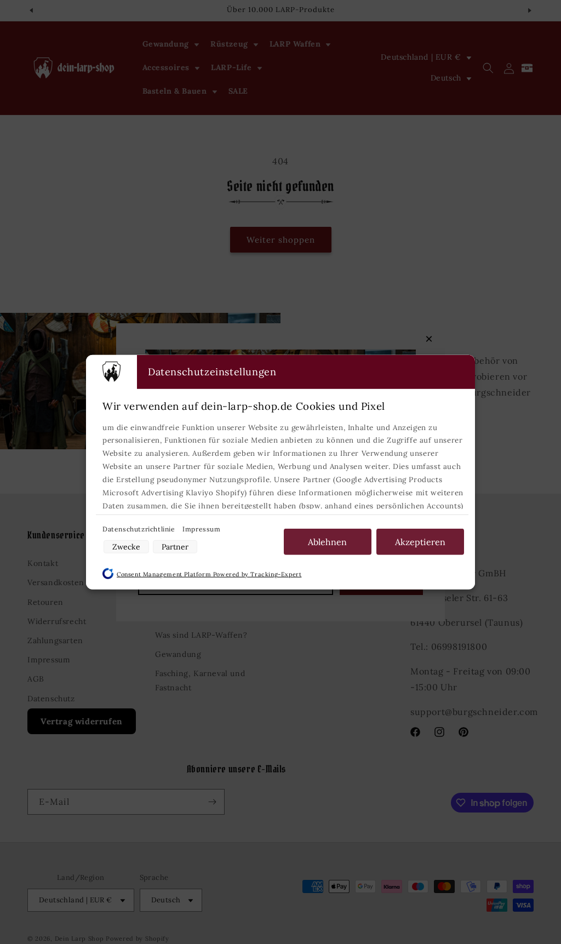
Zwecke (126, 547)
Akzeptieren (420, 541)
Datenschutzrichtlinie (139, 528)
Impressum (201, 528)
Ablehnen (327, 541)
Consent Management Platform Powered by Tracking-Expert (209, 574)
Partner (175, 547)
